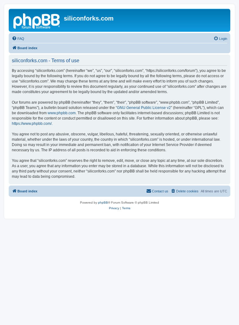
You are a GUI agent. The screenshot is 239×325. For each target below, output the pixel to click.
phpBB (103, 202)
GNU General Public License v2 (144, 108)
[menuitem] (18, 38)
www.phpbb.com (62, 113)
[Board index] (37, 20)
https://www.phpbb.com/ (32, 123)
